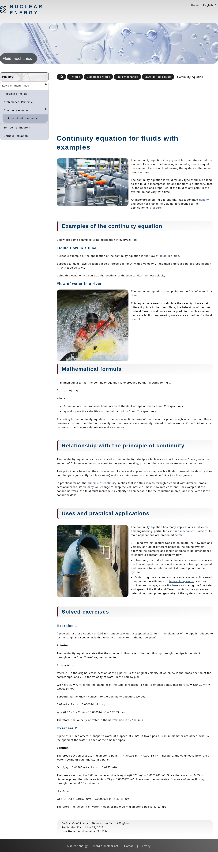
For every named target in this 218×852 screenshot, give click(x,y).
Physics (7, 76)
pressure (156, 207)
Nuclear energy (26, 9)
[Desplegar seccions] (45, 85)
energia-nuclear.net (105, 846)
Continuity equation (17, 110)
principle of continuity (102, 483)
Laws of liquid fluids (15, 85)
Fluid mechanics (127, 76)
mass (153, 168)
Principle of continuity (22, 118)
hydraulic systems (181, 581)
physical (174, 160)
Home (195, 5)
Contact (129, 846)
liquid (163, 255)
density (204, 199)
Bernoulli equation (16, 135)
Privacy (145, 846)
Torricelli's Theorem (17, 127)
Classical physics (98, 76)
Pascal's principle (15, 93)
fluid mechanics (184, 531)
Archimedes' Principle (18, 102)
